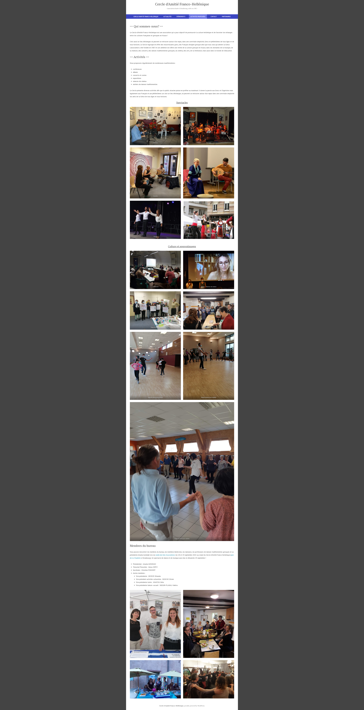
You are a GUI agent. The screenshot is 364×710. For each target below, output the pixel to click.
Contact (214, 16)
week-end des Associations (165, 555)
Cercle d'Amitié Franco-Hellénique (182, 4)
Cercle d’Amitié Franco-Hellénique (145, 16)
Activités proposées (197, 16)
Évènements (181, 16)
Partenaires (226, 16)
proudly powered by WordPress (194, 706)
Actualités (167, 16)
